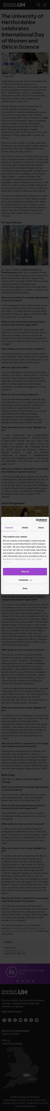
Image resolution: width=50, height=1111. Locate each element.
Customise (23, 580)
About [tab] (41, 527)
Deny (25, 588)
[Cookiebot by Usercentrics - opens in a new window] (36, 520)
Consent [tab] (9, 527)
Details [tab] (25, 527)
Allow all (25, 571)
